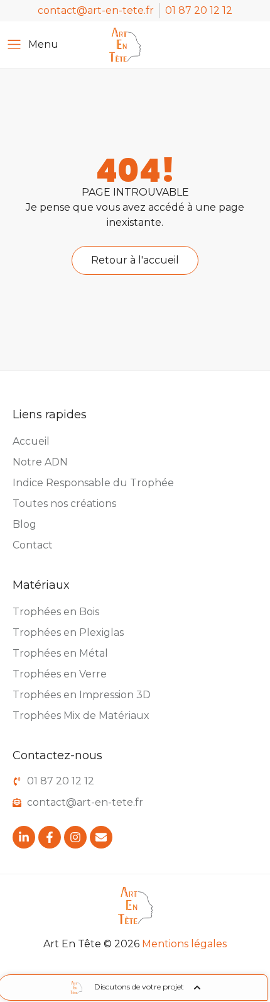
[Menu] (14, 44)
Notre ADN (40, 462)
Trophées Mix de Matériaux (81, 715)
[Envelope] (101, 837)
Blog (24, 524)
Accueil (31, 441)
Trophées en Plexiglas (68, 632)
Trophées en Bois (56, 612)
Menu (43, 44)
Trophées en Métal (60, 653)
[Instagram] (75, 837)
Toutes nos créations (64, 503)
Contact (33, 545)
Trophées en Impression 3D (82, 695)
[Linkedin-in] (24, 837)
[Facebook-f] (49, 837)
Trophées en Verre (60, 674)
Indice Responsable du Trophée (93, 483)
